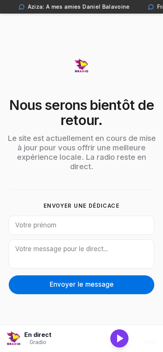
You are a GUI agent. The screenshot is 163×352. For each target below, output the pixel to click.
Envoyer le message (82, 284)
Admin (150, 342)
